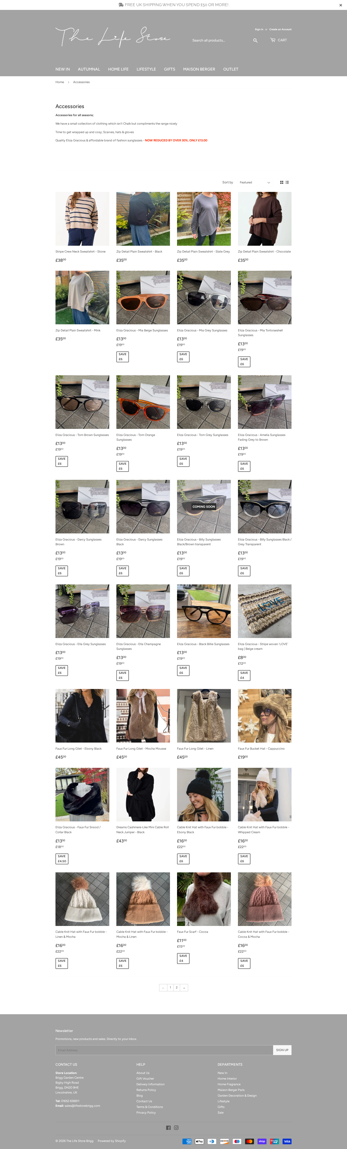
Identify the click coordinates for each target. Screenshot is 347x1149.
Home (59, 82)
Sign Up (282, 1050)
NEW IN (62, 69)
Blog (139, 1095)
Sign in (259, 29)
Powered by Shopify (112, 1141)
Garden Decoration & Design (237, 1095)
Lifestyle (223, 1101)
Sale (221, 1112)
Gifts (221, 1107)
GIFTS (169, 69)
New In (222, 1073)
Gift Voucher (145, 1078)
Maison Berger (199, 69)
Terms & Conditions (149, 1107)
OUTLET (230, 69)
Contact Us (144, 1101)
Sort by (227, 182)
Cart (282, 40)
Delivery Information (150, 1084)
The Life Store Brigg (79, 1141)
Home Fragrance (229, 1084)
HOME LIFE (118, 69)
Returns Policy (146, 1090)
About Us (142, 1073)
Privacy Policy (146, 1112)
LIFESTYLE (146, 69)
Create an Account (280, 29)
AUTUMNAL (89, 69)
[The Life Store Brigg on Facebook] (168, 1128)
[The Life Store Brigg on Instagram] (176, 1128)
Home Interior (227, 1078)
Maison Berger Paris (231, 1090)
